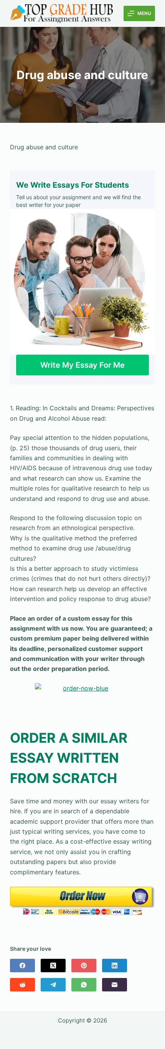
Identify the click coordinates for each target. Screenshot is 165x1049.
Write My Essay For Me (82, 365)
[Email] (114, 984)
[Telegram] (53, 984)
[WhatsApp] (83, 984)
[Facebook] (22, 965)
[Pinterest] (83, 965)
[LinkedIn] (114, 965)
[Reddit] (22, 984)
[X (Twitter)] (53, 965)
